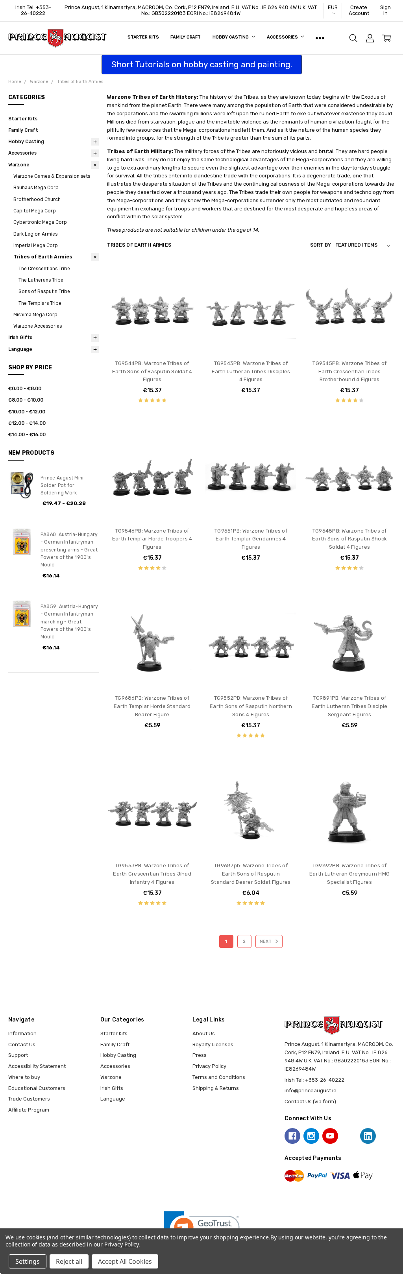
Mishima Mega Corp (35, 314)
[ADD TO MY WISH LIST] (184, 301)
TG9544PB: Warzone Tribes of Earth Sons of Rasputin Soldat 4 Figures (152, 371)
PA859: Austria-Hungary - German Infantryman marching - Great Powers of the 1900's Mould (69, 622)
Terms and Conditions (218, 1077)
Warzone (19, 165)
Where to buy (24, 1077)
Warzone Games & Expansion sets (51, 176)
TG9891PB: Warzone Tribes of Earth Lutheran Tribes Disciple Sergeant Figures (350, 706)
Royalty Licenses (212, 1044)
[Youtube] (330, 1136)
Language (20, 349)
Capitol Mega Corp (34, 211)
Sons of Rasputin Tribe (44, 291)
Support (18, 1055)
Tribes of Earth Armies (42, 257)
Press (199, 1055)
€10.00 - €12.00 (26, 412)
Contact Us (21, 1044)
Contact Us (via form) (310, 1101)
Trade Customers (29, 1099)
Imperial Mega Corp (35, 245)
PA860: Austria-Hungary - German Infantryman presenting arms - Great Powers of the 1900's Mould (69, 550)
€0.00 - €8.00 (24, 388)
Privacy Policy (209, 1066)
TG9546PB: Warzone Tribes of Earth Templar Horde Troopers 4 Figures (152, 539)
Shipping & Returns (215, 1088)
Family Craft (185, 37)
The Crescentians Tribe (44, 268)
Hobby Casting (231, 37)
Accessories (283, 37)
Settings (27, 1261)
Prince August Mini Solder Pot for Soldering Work (62, 485)
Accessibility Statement (37, 1066)
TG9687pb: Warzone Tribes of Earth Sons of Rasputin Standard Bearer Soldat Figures (251, 874)
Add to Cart (152, 323)
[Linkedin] (368, 1136)
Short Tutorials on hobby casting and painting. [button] (201, 64)
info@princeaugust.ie (310, 1090)
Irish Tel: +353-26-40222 (33, 10)
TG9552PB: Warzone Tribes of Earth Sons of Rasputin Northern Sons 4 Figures (251, 706)
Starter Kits (143, 37)
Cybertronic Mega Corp (40, 222)
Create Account (359, 10)
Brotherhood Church (37, 199)
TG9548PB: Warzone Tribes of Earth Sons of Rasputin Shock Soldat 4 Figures (349, 539)
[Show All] (320, 38)
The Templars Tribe (39, 303)
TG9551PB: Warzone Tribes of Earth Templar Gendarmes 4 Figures (250, 539)
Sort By (320, 245)
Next (266, 941)
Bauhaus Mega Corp (36, 187)
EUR (333, 7)
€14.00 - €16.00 (27, 434)
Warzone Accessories (37, 326)
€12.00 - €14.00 (27, 423)
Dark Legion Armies (35, 234)
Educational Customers (36, 1088)
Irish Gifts (20, 337)
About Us (203, 1033)
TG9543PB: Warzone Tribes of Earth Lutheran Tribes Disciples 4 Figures (251, 371)
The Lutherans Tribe (40, 280)
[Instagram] (311, 1136)
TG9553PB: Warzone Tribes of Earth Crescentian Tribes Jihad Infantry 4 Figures (152, 874)
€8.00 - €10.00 (25, 400)
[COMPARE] (184, 289)
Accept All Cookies (125, 1261)
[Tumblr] (349, 1136)
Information (22, 1033)
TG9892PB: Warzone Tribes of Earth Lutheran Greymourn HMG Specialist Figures (349, 874)
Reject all (69, 1261)
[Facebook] (292, 1136)
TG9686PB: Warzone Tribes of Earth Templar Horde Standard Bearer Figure (152, 706)
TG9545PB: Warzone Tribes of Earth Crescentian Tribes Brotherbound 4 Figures (349, 371)
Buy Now (152, 338)
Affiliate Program (28, 1110)
